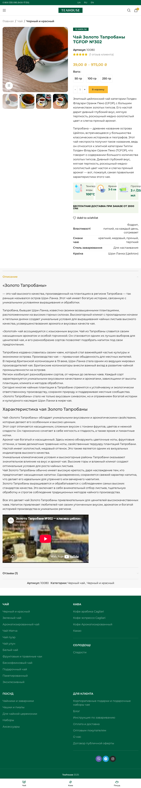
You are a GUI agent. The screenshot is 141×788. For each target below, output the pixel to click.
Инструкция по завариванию (94, 717)
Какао (77, 630)
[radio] (78, 79)
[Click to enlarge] (9, 86)
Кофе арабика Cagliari (88, 611)
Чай (20, 21)
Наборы (8, 720)
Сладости (79, 652)
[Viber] (99, 759)
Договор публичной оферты (93, 743)
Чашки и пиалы (14, 707)
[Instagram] (113, 759)
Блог (76, 711)
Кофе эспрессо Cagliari (89, 617)
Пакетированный (15, 675)
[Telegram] (106, 759)
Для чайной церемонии (20, 713)
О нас (77, 736)
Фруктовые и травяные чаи (22, 656)
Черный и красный (40, 21)
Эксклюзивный (13, 682)
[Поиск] (129, 10)
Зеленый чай (12, 617)
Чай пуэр (9, 637)
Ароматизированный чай (21, 624)
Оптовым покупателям (89, 730)
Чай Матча (10, 630)
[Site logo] (70, 10)
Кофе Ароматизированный (92, 624)
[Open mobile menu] (4, 10)
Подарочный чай (15, 669)
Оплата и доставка (86, 724)
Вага (76, 71)
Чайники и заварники (18, 701)
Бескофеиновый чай (17, 662)
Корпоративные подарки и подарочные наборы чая (102, 702)
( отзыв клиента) (101, 54)
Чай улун (9, 643)
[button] (6, 59)
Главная (8, 21)
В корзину (98, 89)
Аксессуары (11, 726)
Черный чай (76, 583)
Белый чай (10, 650)
